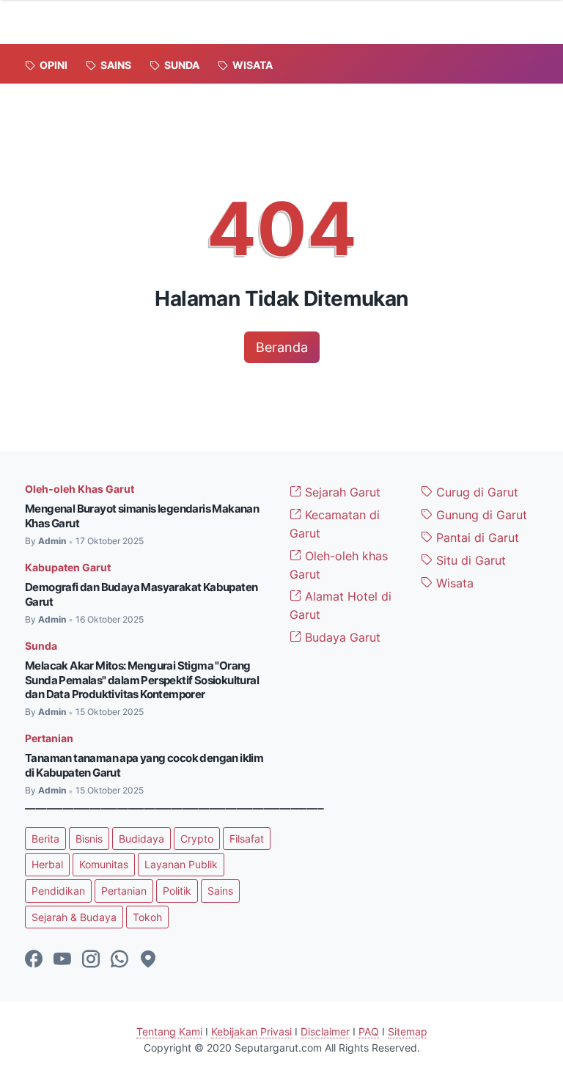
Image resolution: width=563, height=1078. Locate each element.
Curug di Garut (475, 492)
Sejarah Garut (340, 492)
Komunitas (103, 864)
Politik (177, 890)
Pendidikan (58, 890)
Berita (45, 838)
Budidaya (141, 838)
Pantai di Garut (476, 537)
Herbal (47, 864)
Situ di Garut (469, 560)
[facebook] (34, 959)
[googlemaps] (148, 959)
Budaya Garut (340, 637)
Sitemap (407, 1031)
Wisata (453, 583)
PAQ (368, 1031)
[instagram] (91, 959)
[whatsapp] (119, 959)
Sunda (41, 645)
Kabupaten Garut (68, 567)
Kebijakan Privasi (251, 1031)
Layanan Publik (181, 864)
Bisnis (89, 838)
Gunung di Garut (480, 514)
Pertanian (49, 738)
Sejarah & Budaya (74, 917)
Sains (220, 890)
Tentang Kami (169, 1031)
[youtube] (62, 959)
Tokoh (147, 917)
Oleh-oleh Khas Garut (79, 489)
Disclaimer (325, 1031)
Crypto (196, 838)
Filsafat (246, 838)
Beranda (282, 347)
